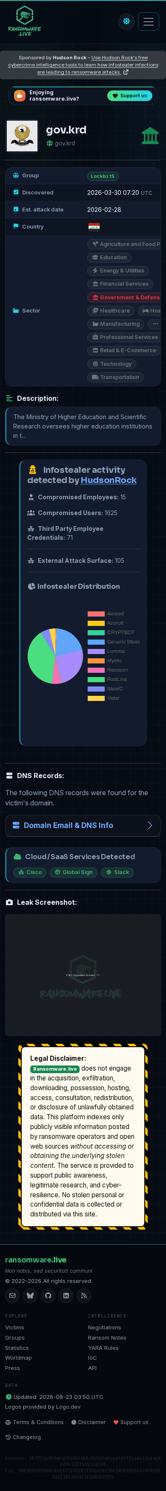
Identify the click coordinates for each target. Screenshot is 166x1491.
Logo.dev (68, 1406)
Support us (134, 1422)
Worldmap (18, 1357)
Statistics (17, 1347)
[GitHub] (48, 1295)
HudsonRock (108, 480)
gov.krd (65, 143)
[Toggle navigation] (148, 21)
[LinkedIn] (66, 1295)
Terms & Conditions (38, 1422)
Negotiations (104, 1327)
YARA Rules (103, 1347)
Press (12, 1367)
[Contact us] (12, 1295)
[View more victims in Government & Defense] (150, 136)
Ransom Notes (107, 1337)
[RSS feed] (84, 1295)
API (92, 1367)
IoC (92, 1357)
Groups (15, 1337)
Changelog (27, 1437)
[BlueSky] (30, 1295)
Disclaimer (92, 1422)
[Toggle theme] (126, 22)
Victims (14, 1327)
